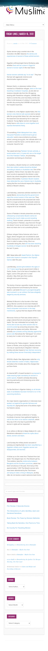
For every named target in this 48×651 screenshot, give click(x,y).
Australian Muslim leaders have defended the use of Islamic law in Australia (24, 180)
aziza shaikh (10, 559)
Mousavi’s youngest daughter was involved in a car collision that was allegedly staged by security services (24, 292)
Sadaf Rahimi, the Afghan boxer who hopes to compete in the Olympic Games (23, 257)
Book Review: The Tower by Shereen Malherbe (23, 518)
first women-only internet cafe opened (23, 112)
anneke (15, 43)
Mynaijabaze (11, 545)
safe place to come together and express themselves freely (23, 124)
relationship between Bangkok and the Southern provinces (22, 462)
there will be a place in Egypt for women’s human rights (21, 66)
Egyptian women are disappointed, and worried (22, 448)
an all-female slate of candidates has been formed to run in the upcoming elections (24, 391)
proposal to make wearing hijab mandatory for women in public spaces (24, 375)
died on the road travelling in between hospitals (24, 89)
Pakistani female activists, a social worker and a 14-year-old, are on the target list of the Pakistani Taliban (24, 153)
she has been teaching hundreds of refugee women (24, 244)
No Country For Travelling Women (18, 528)
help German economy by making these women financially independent (24, 351)
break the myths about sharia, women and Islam (22, 434)
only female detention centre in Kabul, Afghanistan (23, 360)
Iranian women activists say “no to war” (20, 74)
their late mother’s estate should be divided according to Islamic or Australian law (22, 168)
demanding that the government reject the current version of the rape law (23, 196)
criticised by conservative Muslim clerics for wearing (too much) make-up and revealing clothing (22, 218)
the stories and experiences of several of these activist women (23, 55)
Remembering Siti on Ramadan (26, 545)
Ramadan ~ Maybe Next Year (21, 550)
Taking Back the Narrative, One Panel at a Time (23, 523)
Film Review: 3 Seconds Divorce (18, 506)
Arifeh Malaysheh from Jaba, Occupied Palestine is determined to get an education (22, 134)
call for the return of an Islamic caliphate (20, 419)
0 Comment (33, 43)
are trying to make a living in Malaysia (20, 473)
